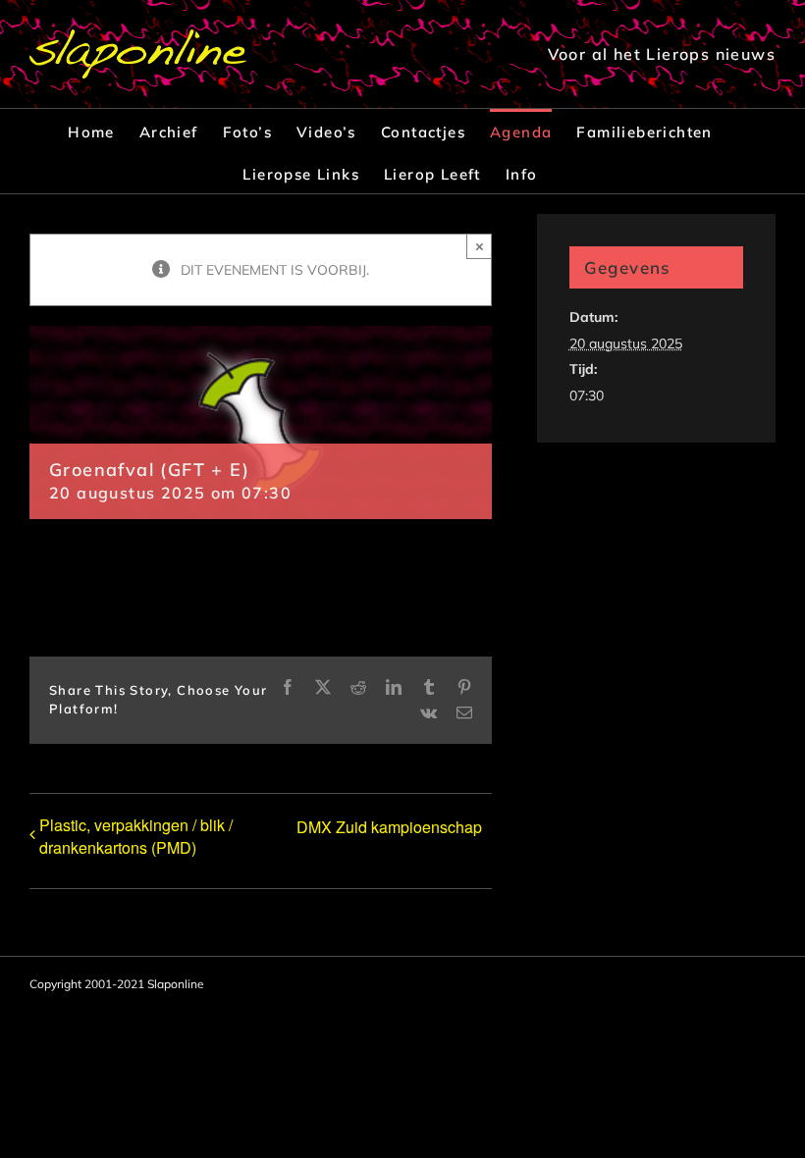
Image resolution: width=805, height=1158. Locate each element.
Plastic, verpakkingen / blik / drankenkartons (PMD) (136, 836)
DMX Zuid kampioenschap (389, 827)
